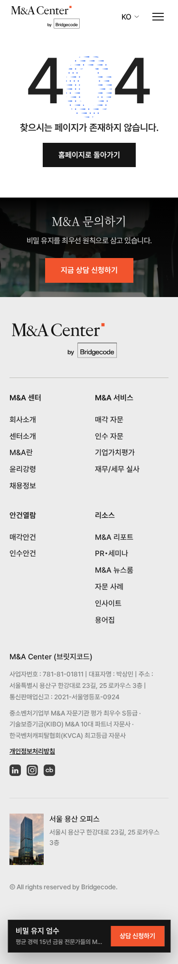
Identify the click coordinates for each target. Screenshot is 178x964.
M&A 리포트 (114, 537)
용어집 (105, 620)
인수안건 (22, 553)
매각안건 (22, 537)
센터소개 (22, 436)
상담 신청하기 (137, 936)
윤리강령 (22, 469)
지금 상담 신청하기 (89, 270)
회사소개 (22, 419)
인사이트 (108, 603)
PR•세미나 (111, 553)
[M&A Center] (45, 17)
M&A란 (21, 452)
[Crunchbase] (49, 770)
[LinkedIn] (15, 770)
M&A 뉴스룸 (114, 570)
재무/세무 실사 (117, 469)
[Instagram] (32, 770)
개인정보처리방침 (32, 751)
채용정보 (22, 485)
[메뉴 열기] (158, 16)
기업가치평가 (115, 452)
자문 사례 (109, 586)
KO (126, 16)
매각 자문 (109, 419)
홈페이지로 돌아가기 (89, 154)
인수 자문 (109, 436)
